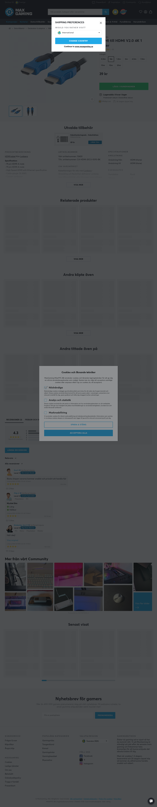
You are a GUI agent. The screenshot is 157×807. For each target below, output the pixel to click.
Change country (78, 41)
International (68, 33)
